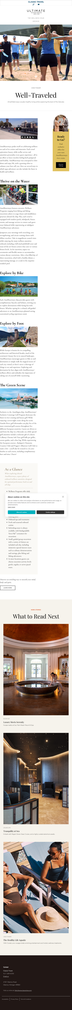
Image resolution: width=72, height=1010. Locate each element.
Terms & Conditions (26, 999)
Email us (6, 976)
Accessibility (5, 999)
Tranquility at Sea (11, 831)
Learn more (11, 507)
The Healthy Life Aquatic (14, 940)
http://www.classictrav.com (23, 990)
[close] (63, 496)
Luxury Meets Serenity (13, 722)
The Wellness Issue (36, 18)
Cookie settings (50, 512)
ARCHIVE (36, 21)
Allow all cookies (21, 512)
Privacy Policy (14, 999)
